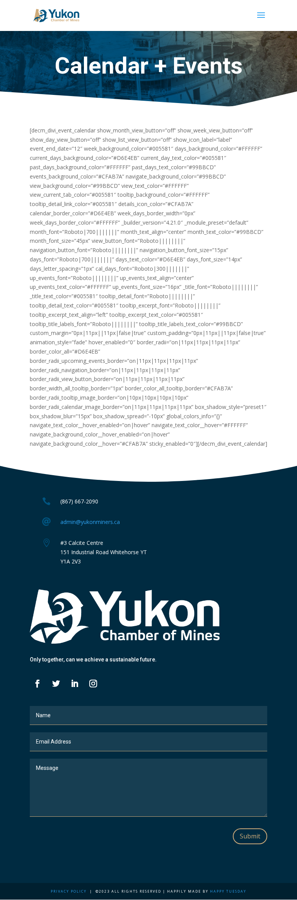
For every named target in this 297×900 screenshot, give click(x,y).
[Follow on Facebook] (37, 683)
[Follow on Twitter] (56, 683)
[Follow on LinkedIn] (74, 683)
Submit (250, 836)
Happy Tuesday (228, 891)
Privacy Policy (69, 891)
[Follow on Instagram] (93, 683)
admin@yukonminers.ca (90, 522)
